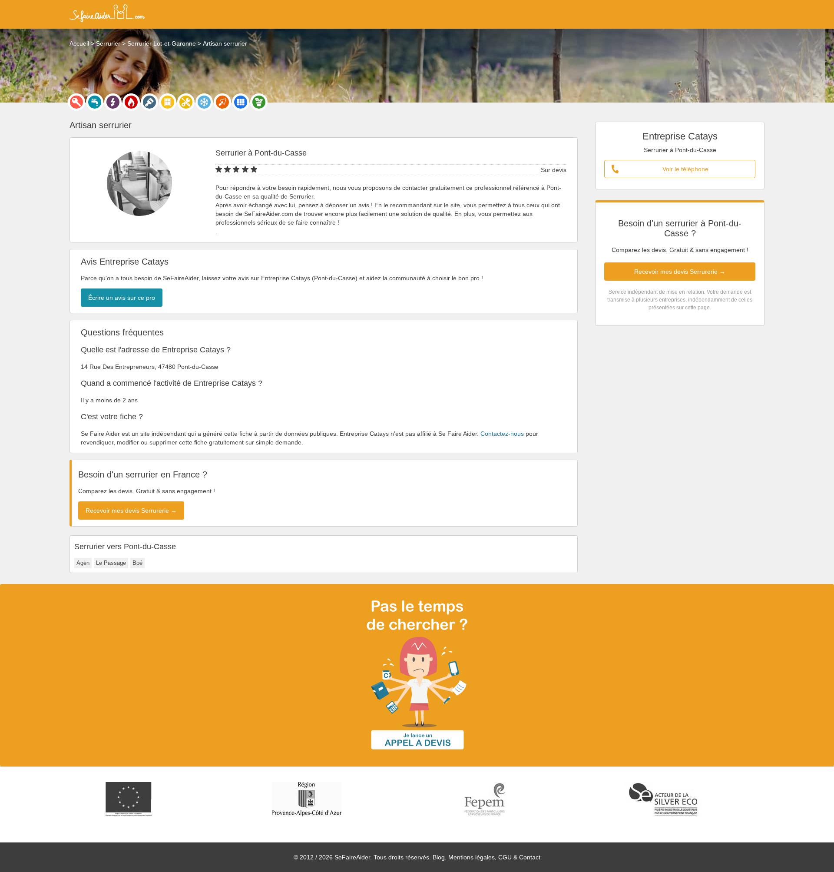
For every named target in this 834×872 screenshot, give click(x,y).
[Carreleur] (241, 102)
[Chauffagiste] (131, 102)
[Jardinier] (259, 102)
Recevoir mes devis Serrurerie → (679, 271)
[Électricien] (113, 102)
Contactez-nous (502, 433)
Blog (439, 857)
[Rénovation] (186, 102)
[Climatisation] (204, 102)
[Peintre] (149, 102)
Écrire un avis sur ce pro (121, 297)
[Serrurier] (76, 102)
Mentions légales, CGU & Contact (494, 857)
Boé (137, 563)
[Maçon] (222, 102)
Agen (82, 563)
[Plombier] (95, 102)
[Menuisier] (168, 102)
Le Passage (111, 563)
